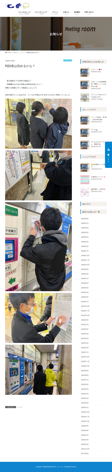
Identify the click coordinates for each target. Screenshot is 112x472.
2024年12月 (85, 306)
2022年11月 (85, 416)
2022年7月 (85, 435)
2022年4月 (85, 440)
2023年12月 (85, 357)
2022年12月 (85, 412)
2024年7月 (85, 324)
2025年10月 (85, 265)
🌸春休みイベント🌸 (98, 177)
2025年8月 (85, 274)
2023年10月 (85, 366)
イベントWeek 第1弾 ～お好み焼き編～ (99, 118)
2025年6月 (85, 283)
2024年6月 (85, 329)
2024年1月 (85, 352)
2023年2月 (85, 403)
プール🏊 (94, 129)
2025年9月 (85, 269)
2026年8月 (85, 218)
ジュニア (67, 60)
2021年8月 (85, 453)
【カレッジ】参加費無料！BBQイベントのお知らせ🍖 (98, 84)
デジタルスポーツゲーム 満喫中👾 (98, 143)
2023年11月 (85, 361)
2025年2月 (85, 297)
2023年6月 (85, 384)
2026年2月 (85, 246)
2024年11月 (85, 311)
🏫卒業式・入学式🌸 (98, 189)
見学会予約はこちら (108, 156)
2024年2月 (85, 347)
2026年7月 (85, 223)
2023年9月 (85, 370)
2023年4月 (85, 393)
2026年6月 (85, 228)
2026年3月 (85, 242)
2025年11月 (85, 260)
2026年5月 (85, 232)
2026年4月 (85, 237)
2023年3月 (85, 398)
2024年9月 (85, 320)
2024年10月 (85, 315)
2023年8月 (85, 375)
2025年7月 (85, 278)
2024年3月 (85, 343)
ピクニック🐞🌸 (96, 69)
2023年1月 (85, 407)
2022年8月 (85, 430)
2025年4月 (85, 292)
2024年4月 (85, 338)
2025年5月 (85, 288)
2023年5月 (85, 389)
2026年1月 (85, 251)
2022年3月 (85, 444)
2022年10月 (85, 421)
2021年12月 (85, 449)
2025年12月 (85, 255)
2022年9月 (85, 426)
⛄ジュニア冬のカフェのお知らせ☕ (99, 95)
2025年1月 (85, 301)
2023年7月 (85, 380)
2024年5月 (85, 334)
